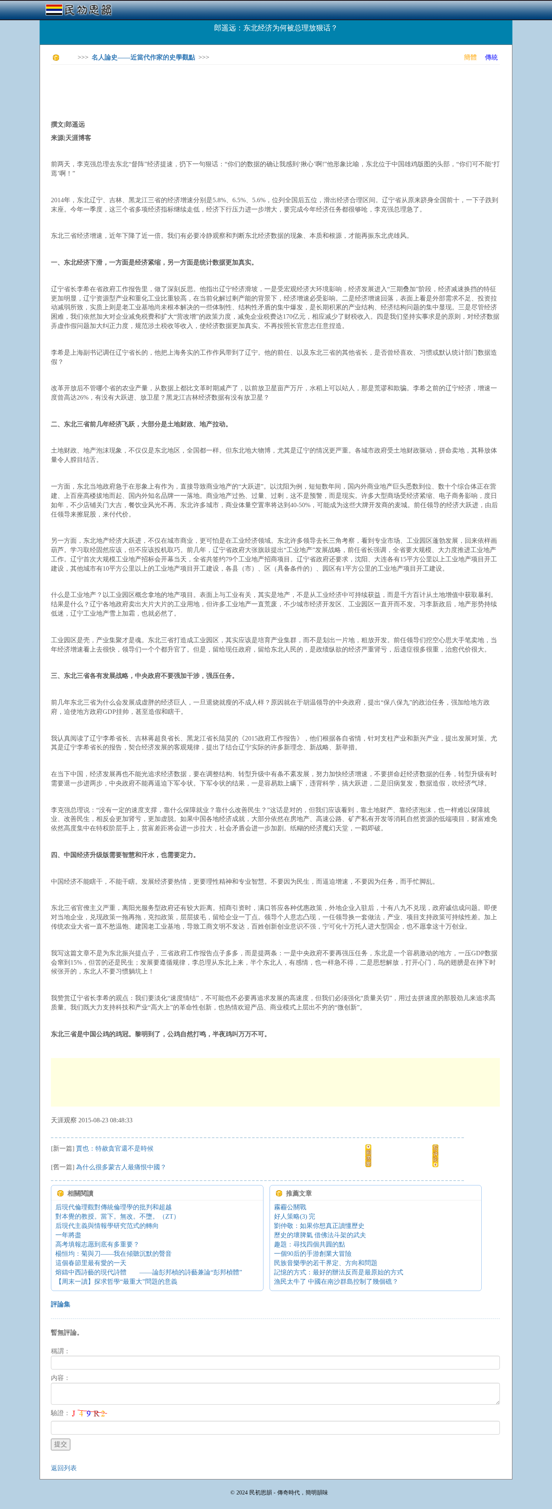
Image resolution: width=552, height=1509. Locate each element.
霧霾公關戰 (290, 1207)
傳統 (491, 57)
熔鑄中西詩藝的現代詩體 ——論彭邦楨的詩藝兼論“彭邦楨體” (148, 1272)
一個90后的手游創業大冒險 (313, 1253)
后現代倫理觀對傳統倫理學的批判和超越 (113, 1207)
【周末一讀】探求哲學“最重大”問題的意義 (116, 1281)
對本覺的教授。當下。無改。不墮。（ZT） (117, 1216)
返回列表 (64, 1468)
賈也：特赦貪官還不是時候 (115, 1148)
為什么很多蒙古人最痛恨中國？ (121, 1167)
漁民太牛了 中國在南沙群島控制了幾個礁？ (336, 1281)
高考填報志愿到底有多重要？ (97, 1244)
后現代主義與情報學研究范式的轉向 (107, 1225)
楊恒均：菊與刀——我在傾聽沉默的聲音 (113, 1253)
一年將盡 (68, 1235)
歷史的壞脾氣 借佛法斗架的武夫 (320, 1235)
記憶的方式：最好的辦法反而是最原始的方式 (338, 1272)
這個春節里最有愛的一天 (90, 1262)
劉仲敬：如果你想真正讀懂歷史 (319, 1225)
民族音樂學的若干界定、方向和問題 (325, 1262)
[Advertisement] (198, 89)
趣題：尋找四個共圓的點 (309, 1244)
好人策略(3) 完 (294, 1216)
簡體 (470, 57)
